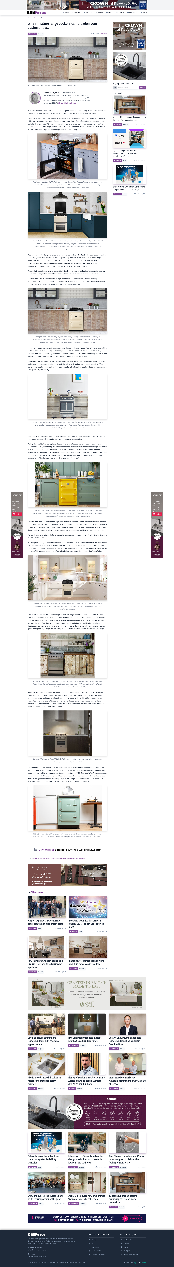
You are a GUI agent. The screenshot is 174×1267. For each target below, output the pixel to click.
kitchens (33, 34)
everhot (63, 859)
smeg (73, 859)
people (40, 1049)
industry (74, 932)
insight (73, 1089)
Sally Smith (104, 34)
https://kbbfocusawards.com (38, 1250)
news (39, 928)
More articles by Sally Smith (67, 103)
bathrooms (74, 1046)
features (40, 34)
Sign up (142, 88)
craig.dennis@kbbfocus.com (37, 1256)
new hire (33, 1049)
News (36, 18)
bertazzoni (78, 859)
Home (30, 18)
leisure (69, 859)
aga (44, 859)
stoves (53, 859)
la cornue (58, 859)
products (81, 969)
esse (83, 859)
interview (74, 1167)
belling (48, 859)
